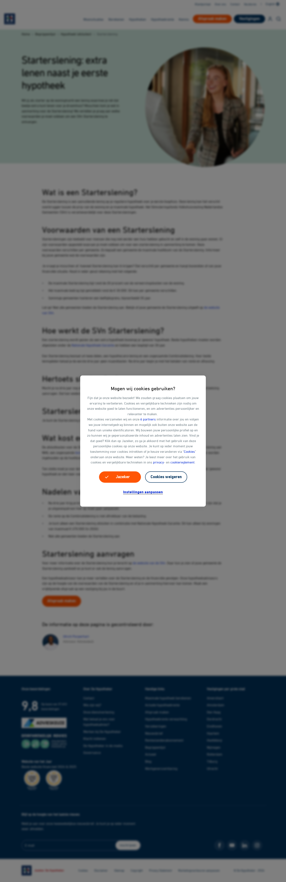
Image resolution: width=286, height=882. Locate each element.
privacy (158, 462)
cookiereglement (182, 462)
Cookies (189, 451)
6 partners (148, 419)
